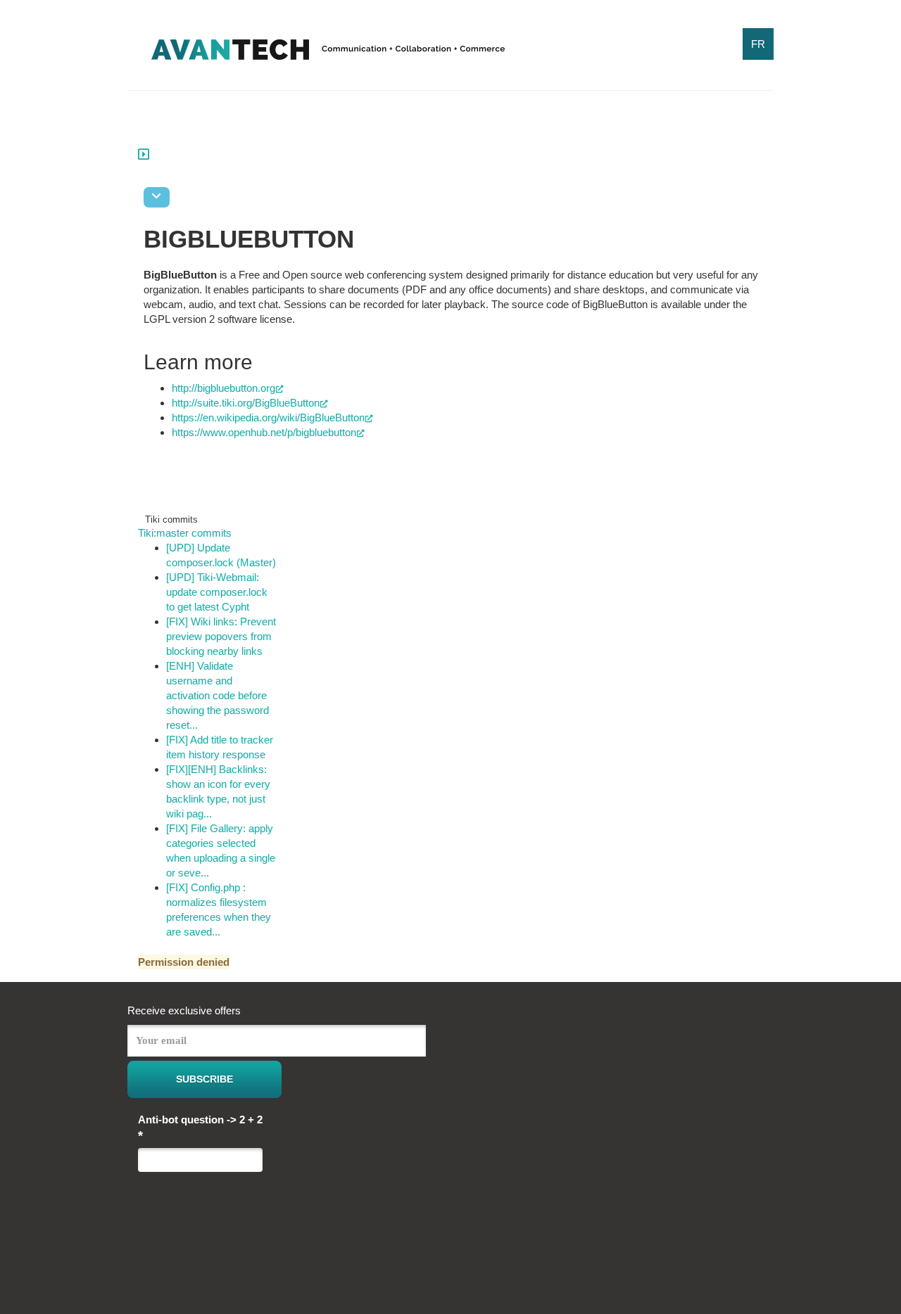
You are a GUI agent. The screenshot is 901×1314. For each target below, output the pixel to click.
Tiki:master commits (185, 533)
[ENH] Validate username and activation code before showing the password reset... (217, 695)
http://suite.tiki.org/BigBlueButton (246, 403)
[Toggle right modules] (143, 153)
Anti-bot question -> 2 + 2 (200, 1128)
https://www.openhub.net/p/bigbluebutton (264, 432)
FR (758, 44)
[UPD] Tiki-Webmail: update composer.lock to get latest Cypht (216, 592)
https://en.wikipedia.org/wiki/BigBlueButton (268, 417)
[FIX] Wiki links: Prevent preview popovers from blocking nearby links (221, 636)
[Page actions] (157, 197)
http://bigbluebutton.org (223, 388)
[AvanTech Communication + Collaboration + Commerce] (328, 54)
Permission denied (183, 962)
